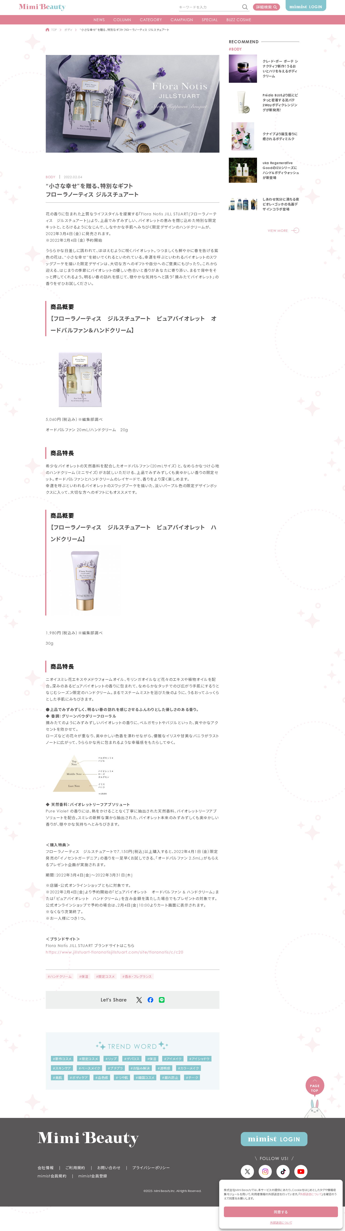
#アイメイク (173, 1059)
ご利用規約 (75, 1167)
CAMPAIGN (182, 19)
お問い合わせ (109, 1167)
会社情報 (46, 1167)
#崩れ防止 (170, 1078)
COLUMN (122, 19)
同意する (281, 1212)
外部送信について (311, 1194)
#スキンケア (62, 1068)
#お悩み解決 (140, 1068)
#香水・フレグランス (137, 976)
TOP (54, 30)
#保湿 (83, 976)
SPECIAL (210, 19)
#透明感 (163, 1068)
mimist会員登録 (92, 1176)
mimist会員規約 (52, 1176)
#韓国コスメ (145, 1078)
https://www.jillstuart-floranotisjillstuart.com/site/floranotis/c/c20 (114, 952)
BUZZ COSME (238, 19)
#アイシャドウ (199, 1059)
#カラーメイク (188, 1068)
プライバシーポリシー (151, 1167)
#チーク (192, 1078)
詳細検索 (264, 7)
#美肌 (57, 1078)
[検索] (245, 7)
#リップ (111, 1059)
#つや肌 (122, 1078)
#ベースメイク (89, 1068)
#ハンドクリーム (60, 976)
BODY (50, 177)
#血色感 (101, 1078)
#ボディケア (79, 1078)
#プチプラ (115, 1068)
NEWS (99, 19)
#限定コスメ (105, 976)
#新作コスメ (62, 1059)
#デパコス (132, 1059)
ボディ (68, 30)
